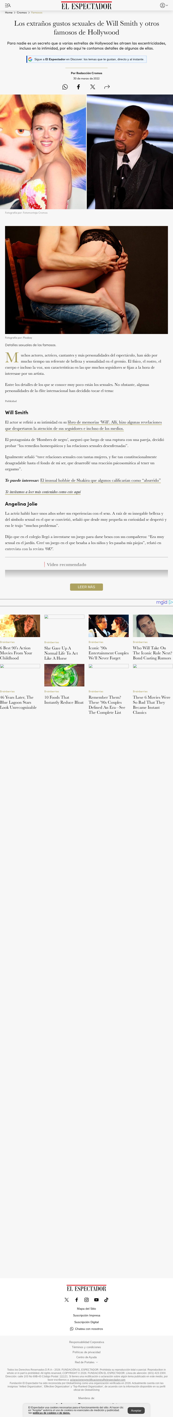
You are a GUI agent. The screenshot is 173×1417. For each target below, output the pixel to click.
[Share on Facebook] (78, 87)
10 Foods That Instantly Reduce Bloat (64, 699)
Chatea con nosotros (89, 1328)
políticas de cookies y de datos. (51, 1413)
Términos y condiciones (86, 1347)
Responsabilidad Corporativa (86, 1342)
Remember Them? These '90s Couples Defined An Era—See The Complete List (107, 704)
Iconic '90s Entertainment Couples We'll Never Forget (109, 653)
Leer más (86, 587)
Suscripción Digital (86, 1322)
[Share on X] (92, 87)
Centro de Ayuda (86, 1357)
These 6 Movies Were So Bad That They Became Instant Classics (151, 704)
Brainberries (7, 642)
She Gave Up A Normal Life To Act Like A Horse (61, 653)
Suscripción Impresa (86, 1315)
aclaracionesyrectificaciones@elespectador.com (97, 1379)
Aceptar (136, 1410)
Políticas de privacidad (86, 1352)
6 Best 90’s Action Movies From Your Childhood (16, 653)
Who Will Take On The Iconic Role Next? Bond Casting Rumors (152, 653)
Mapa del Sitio (86, 1308)
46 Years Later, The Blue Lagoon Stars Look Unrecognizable (18, 702)
